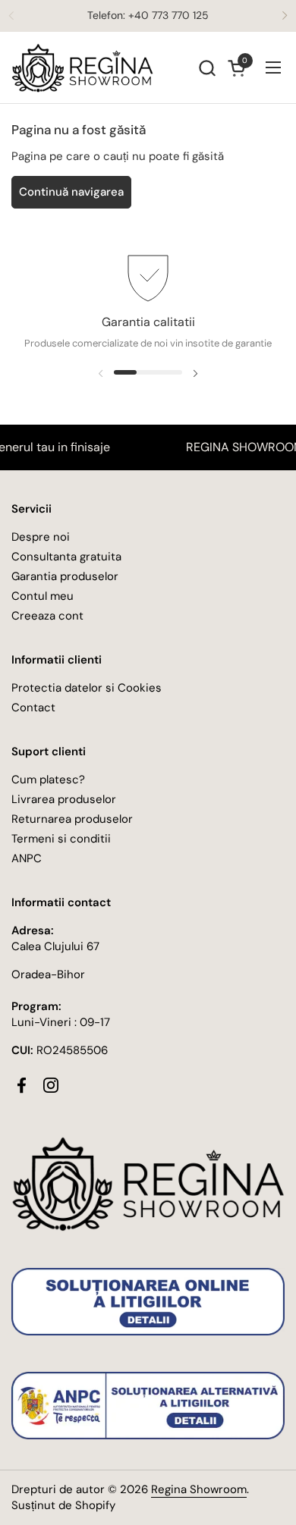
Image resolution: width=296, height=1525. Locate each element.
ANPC (26, 858)
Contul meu (42, 596)
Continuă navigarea (71, 191)
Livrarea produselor (63, 799)
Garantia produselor (64, 576)
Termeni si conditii (61, 838)
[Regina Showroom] (82, 68)
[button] (206, 67)
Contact (33, 707)
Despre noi (40, 536)
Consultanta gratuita (66, 556)
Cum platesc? (48, 779)
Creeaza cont (47, 615)
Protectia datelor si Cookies (86, 687)
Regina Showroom (199, 1489)
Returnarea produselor (72, 819)
